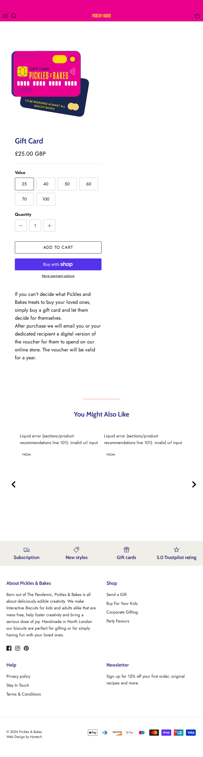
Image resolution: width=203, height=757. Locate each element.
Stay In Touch (17, 685)
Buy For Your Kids (122, 603)
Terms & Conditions (23, 694)
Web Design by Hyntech (24, 736)
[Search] (16, 15)
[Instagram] (17, 648)
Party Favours (117, 621)
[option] (53, 83)
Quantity (23, 214)
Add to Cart (58, 247)
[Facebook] (8, 648)
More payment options (58, 276)
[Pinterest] (26, 648)
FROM (26, 454)
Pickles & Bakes (30, 731)
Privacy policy (18, 676)
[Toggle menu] (5, 15)
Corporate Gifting (122, 612)
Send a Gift (116, 594)
